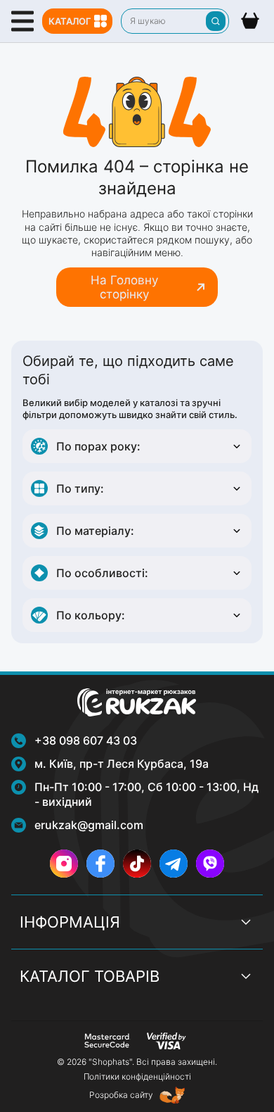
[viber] (210, 863)
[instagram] (64, 863)
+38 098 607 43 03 (85, 740)
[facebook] (100, 863)
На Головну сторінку (124, 287)
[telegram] (173, 863)
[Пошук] (216, 21)
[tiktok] (137, 863)
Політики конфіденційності (137, 1076)
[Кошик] (250, 21)
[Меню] (22, 21)
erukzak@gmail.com (88, 825)
